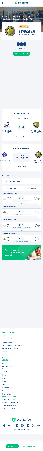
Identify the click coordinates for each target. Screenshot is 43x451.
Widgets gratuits (7, 342)
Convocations (6, 355)
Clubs (21, 16)
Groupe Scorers (7, 366)
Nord (29, 16)
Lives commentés (7, 339)
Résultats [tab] (11, 188)
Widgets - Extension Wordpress (12, 345)
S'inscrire (12, 446)
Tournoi (4, 351)
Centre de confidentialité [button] (10, 409)
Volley (13, 16)
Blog (3, 363)
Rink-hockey (6, 391)
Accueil (4, 16)
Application (5, 336)
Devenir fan (23, 54)
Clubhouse (5, 358)
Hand (3, 378)
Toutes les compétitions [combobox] (11, 181)
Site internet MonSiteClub (10, 348)
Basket (4, 375)
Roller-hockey (6, 394)
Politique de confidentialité (10, 402)
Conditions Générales (9, 399)
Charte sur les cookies (9, 405)
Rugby (4, 381)
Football (4, 372)
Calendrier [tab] (31, 188)
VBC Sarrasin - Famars (10, 19)
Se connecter (29, 446)
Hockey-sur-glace (7, 388)
